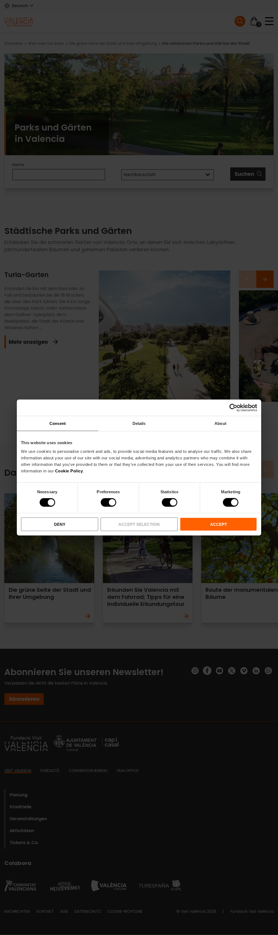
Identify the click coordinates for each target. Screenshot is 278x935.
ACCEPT (218, 524)
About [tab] (220, 423)
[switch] (108, 502)
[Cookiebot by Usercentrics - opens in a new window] (233, 408)
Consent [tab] (57, 423)
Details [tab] (139, 423)
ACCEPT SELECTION (139, 524)
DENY (59, 524)
